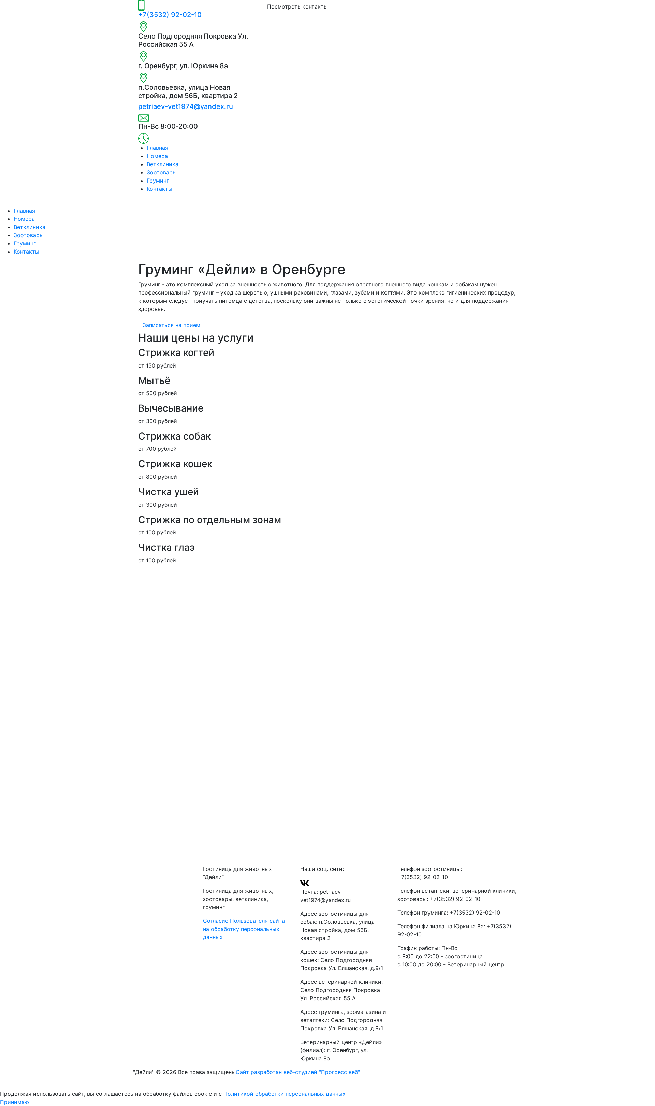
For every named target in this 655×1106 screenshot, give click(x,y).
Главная (157, 147)
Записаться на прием (171, 324)
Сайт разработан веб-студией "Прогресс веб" (299, 1071)
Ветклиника (162, 164)
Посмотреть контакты (297, 6)
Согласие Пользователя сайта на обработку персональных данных (244, 928)
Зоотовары (162, 172)
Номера (157, 156)
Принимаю (14, 1101)
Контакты (159, 188)
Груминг (158, 180)
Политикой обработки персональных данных (284, 1093)
